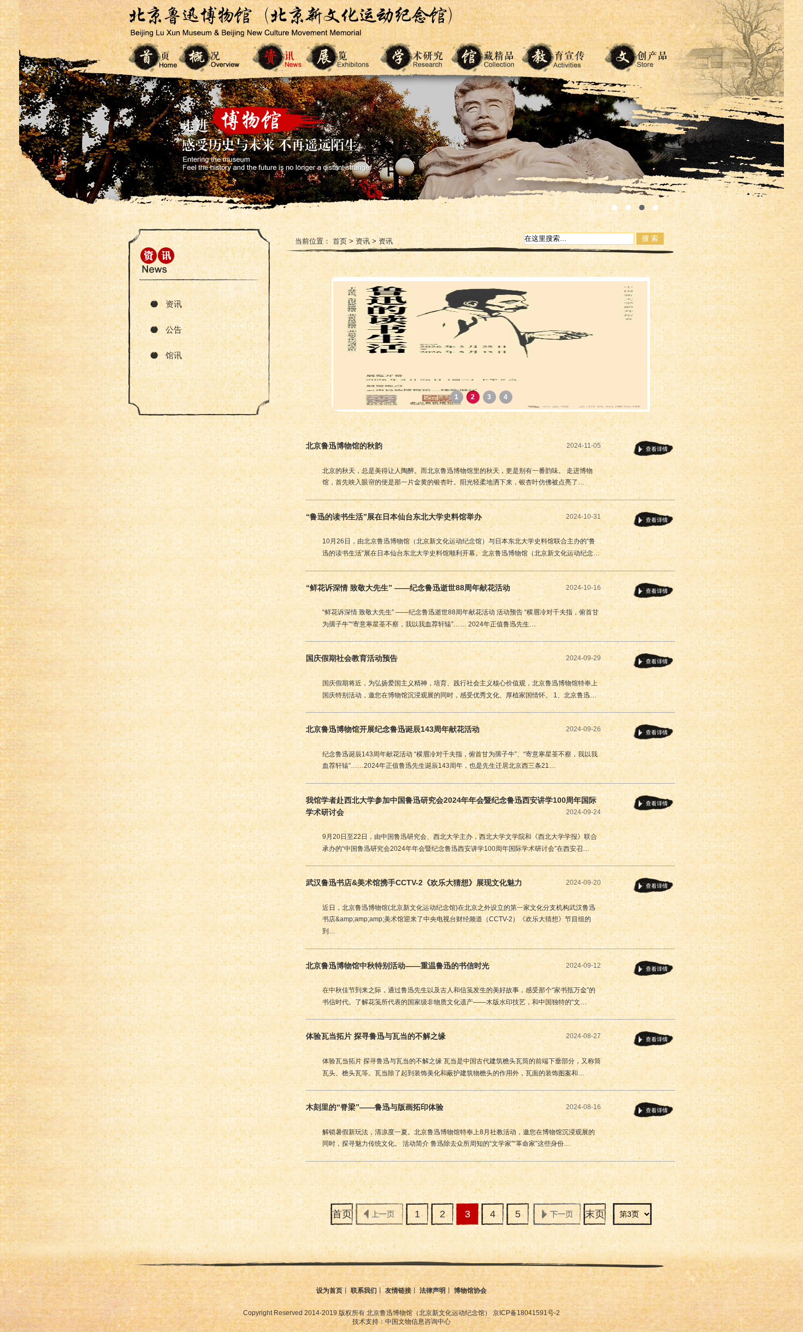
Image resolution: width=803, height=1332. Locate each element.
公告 (174, 329)
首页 (340, 241)
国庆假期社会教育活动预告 (352, 658)
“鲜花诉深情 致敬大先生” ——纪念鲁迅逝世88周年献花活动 (408, 587)
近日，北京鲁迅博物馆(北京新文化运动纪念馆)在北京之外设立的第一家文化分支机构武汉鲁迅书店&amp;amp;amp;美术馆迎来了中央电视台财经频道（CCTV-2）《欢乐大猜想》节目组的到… (458, 919)
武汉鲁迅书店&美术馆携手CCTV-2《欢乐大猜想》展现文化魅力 (414, 882)
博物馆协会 (470, 1290)
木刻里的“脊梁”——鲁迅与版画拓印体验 (375, 1107)
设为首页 (329, 1290)
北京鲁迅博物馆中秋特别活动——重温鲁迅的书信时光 (397, 965)
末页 (595, 1214)
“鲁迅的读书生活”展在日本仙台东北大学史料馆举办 (394, 516)
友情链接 (398, 1290)
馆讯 (174, 355)
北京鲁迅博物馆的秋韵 (344, 445)
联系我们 (364, 1290)
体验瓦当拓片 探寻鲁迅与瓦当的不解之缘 (376, 1036)
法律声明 (433, 1290)
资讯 (174, 304)
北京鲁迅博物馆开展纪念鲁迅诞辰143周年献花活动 (393, 729)
